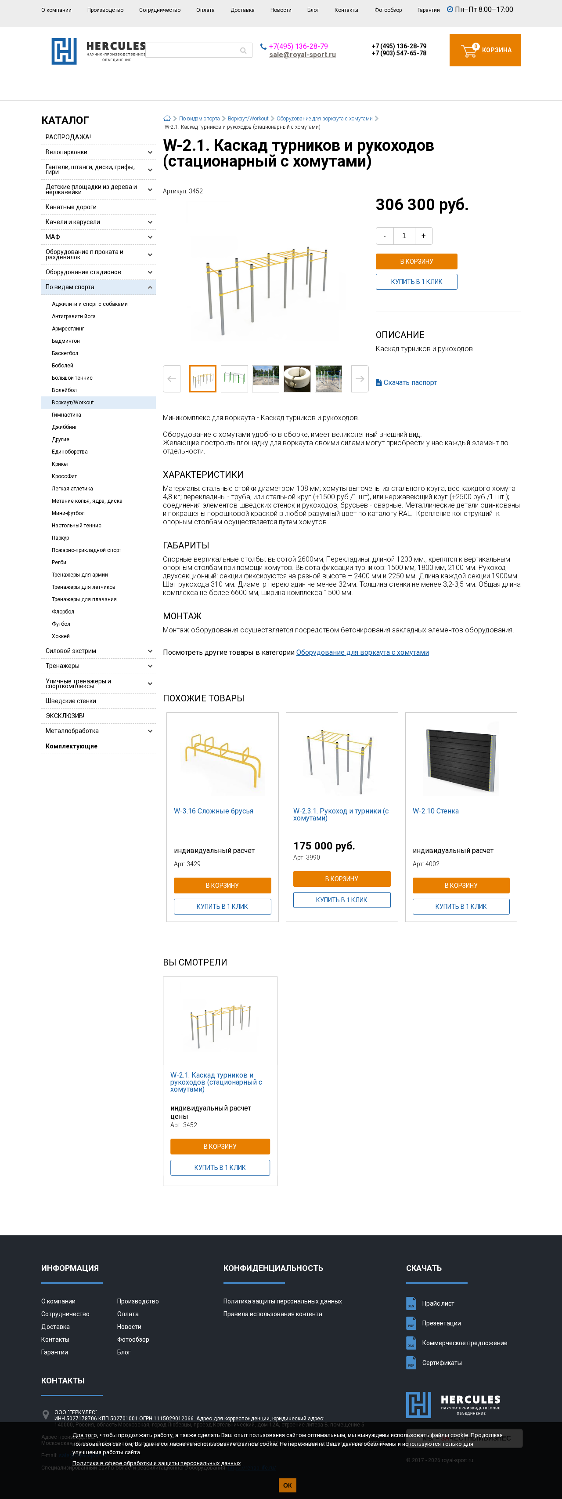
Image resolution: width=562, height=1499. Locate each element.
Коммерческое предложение (465, 1343)
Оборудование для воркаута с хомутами (362, 652)
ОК (287, 1485)
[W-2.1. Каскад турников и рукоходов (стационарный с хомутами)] (266, 279)
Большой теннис (72, 378)
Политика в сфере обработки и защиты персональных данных (156, 1463)
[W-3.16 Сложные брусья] (222, 757)
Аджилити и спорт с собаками (90, 304)
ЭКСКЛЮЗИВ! (65, 715)
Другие (60, 439)
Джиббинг (64, 427)
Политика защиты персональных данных (282, 1301)
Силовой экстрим (71, 650)
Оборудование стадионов (83, 272)
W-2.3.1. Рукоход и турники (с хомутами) (341, 814)
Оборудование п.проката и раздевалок (84, 254)
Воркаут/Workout (73, 402)
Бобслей (62, 366)
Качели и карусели (73, 221)
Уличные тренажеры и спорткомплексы (78, 684)
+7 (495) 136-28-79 (399, 46)
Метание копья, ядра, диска (87, 501)
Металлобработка (72, 730)
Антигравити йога (74, 316)
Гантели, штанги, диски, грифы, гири (90, 169)
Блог (313, 10)
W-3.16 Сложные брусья (213, 811)
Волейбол (64, 390)
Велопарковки (66, 152)
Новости (281, 10)
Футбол (61, 624)
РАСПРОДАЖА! (68, 137)
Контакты (346, 10)
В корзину (416, 261)
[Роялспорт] (98, 62)
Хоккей (61, 636)
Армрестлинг (68, 329)
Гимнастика (66, 415)
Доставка (243, 10)
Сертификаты (442, 1362)
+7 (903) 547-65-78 (399, 53)
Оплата (205, 10)
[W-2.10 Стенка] (461, 757)
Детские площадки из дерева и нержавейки (91, 189)
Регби (59, 562)
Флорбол (63, 612)
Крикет (60, 464)
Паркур (60, 538)
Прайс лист (438, 1303)
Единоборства (70, 452)
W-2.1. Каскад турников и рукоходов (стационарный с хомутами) (216, 1082)
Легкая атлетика (72, 489)
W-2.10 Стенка (436, 811)
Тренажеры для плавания (84, 599)
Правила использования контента (272, 1314)
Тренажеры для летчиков (83, 587)
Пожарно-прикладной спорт (86, 550)
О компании (56, 10)
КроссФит (64, 476)
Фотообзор (388, 10)
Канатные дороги (71, 207)
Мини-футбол (68, 513)
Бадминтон (66, 341)
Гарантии (429, 10)
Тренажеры (62, 665)
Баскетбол (65, 353)
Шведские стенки (71, 700)
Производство (105, 10)
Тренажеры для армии (80, 575)
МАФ (53, 236)
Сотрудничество (159, 10)
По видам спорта (70, 286)
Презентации (441, 1323)
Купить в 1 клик (417, 281)
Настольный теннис (76, 526)
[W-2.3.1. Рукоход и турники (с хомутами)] (342, 757)
